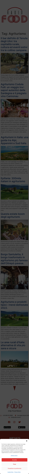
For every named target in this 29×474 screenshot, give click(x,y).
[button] (26, 441)
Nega (14, 464)
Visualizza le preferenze (14, 468)
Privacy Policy (17, 472)
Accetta (14, 460)
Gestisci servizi (14, 455)
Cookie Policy (11, 472)
